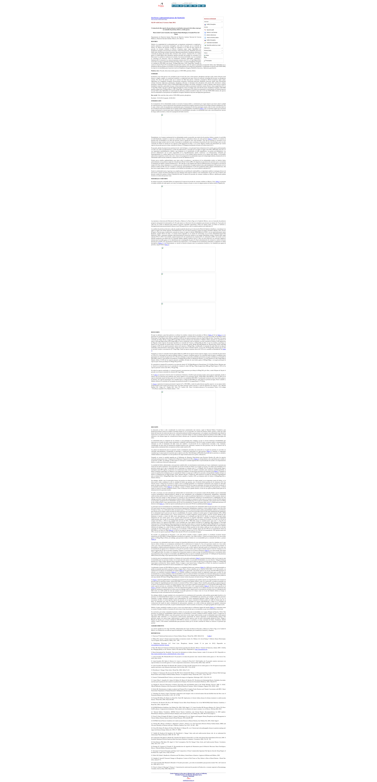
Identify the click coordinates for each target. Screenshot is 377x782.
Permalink (209, 60)
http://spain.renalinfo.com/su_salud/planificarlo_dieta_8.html (167, 654)
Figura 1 (155, 579)
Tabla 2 (218, 181)
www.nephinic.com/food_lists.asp (160, 645)
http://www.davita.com (201, 649)
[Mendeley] (205, 55)
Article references (211, 35)
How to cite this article (213, 37)
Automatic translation (212, 42)
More (207, 55)
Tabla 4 (171, 530)
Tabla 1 (202, 108)
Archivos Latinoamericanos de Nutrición (168, 18)
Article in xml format (212, 32)
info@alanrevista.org (188, 780)
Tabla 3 (196, 459)
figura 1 (155, 384)
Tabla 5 (167, 244)
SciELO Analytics (211, 24)
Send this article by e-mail (213, 45)
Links (209, 636)
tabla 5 (156, 375)
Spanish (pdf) (210, 30)
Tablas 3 (160, 243)
